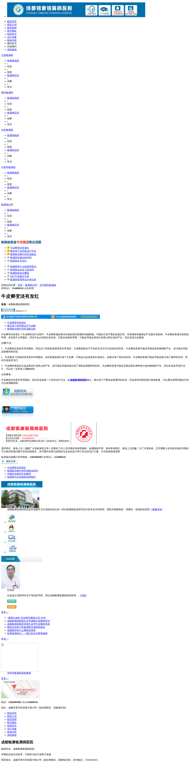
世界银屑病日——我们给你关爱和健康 (27, 633)
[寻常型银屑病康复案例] (19, 670)
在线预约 (12, 46)
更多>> (5, 612)
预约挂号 (12, 43)
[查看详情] (156, 509)
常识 (9, 87)
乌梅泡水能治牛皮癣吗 (19, 474)
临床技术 (12, 34)
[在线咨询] (8, 311)
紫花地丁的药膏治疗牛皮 (23, 251)
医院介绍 (12, 24)
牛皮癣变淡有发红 (19, 247)
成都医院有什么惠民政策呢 (21, 630)
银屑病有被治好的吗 (20, 257)
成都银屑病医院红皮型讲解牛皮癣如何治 (28, 621)
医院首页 (12, 21)
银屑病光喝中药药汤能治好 (21, 329)
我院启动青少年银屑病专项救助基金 (26, 627)
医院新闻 (12, 27)
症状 (9, 66)
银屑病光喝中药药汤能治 (23, 254)
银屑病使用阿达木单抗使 (23, 279)
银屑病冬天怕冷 (18, 261)
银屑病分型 (7, 204)
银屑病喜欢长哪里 (19, 273)
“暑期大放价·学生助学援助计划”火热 (26, 617)
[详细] (83, 595)
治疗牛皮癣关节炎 (19, 276)
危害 (9, 72)
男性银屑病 (7, 92)
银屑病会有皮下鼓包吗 (22, 270)
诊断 (9, 81)
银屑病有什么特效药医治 (23, 266)
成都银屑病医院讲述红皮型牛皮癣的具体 (28, 624)
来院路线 (12, 49)
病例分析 (12, 40)
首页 (20, 285)
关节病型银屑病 (47, 285)
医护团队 (12, 31)
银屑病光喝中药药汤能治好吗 (22, 470)
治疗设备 (12, 37)
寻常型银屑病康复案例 (19, 673)
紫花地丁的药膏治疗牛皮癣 (21, 325)
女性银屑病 (7, 130)
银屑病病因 (13, 60)
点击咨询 (29, 288)
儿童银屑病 (7, 55)
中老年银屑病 (8, 167)
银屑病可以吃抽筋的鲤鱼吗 (21, 477)
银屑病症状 (13, 75)
